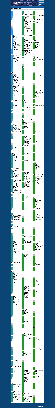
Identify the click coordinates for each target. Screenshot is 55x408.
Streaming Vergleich (18, 405)
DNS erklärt (30, 405)
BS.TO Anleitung (13, 405)
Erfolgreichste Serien (34, 405)
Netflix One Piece (23, 405)
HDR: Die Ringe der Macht (41, 405)
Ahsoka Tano (27, 405)
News (39, 406)
